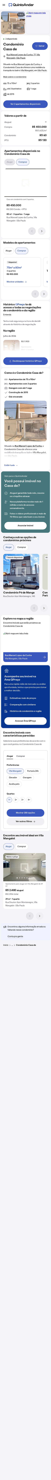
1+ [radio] (9, 800)
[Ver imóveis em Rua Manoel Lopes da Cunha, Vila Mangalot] (38, 14)
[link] (25, 813)
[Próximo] (42, 231)
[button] (25, 196)
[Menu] (4, 5)
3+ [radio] (22, 800)
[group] (25, 196)
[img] (25, 183)
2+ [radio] (16, 800)
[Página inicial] (21, 5)
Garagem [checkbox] (27, 778)
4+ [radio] (29, 800)
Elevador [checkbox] (13, 778)
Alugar (10, 162)
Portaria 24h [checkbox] (33, 771)
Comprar (22, 162)
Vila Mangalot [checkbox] (15, 771)
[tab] (10, 756)
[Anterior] (32, 231)
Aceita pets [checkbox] (14, 784)
